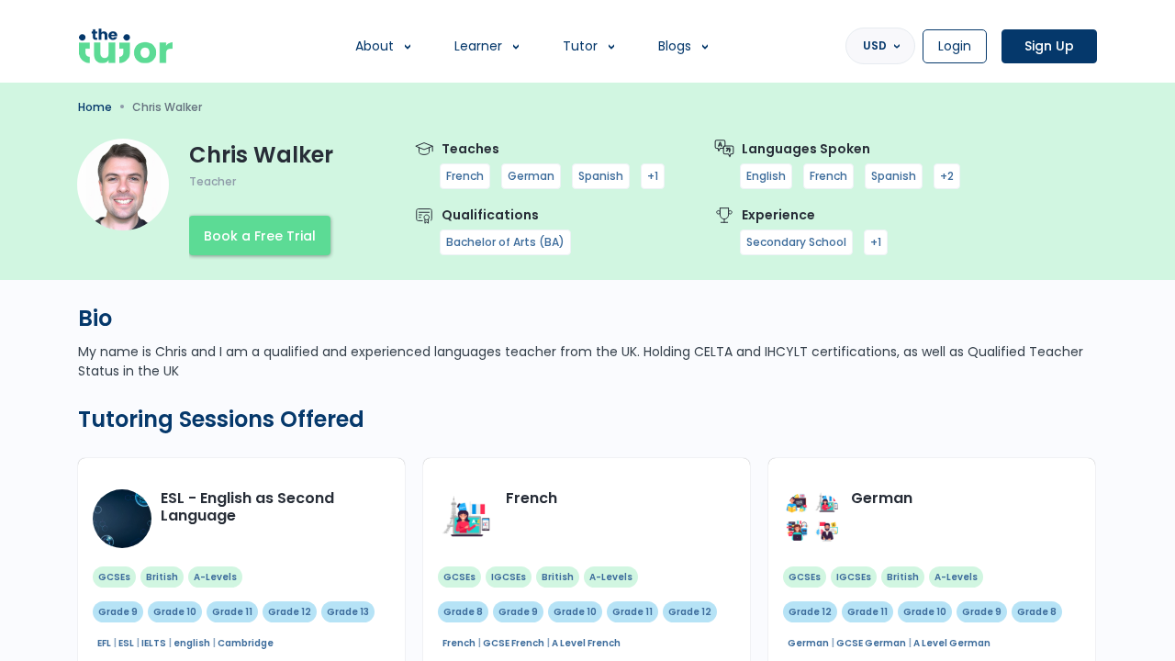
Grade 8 (463, 612)
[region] (587, 330)
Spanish (600, 176)
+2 (947, 176)
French (465, 176)
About (374, 46)
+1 (652, 176)
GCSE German (871, 643)
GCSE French (513, 643)
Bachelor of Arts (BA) (505, 242)
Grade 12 (289, 612)
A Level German (951, 643)
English (766, 176)
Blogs (674, 46)
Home (95, 107)
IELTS (153, 643)
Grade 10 (174, 612)
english (191, 643)
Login (954, 46)
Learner (478, 46)
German (531, 176)
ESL (126, 643)
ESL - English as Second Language (247, 506)
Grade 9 (118, 612)
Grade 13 (348, 612)
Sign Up (1049, 46)
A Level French (586, 643)
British (162, 577)
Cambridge (246, 643)
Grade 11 (232, 612)
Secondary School (796, 242)
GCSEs (114, 577)
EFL (104, 643)
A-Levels (215, 577)
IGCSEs (508, 577)
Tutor (580, 46)
